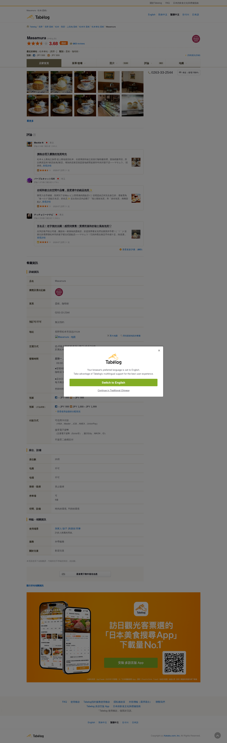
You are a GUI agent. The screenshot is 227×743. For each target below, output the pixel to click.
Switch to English (113, 382)
